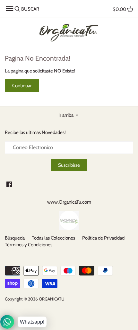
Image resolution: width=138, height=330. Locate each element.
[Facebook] (9, 184)
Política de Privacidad (103, 238)
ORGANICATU (52, 298)
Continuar (22, 86)
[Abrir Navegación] (9, 8)
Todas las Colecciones (53, 238)
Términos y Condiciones (28, 245)
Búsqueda (15, 238)
